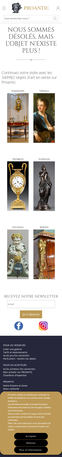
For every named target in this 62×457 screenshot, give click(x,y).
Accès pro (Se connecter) (16, 355)
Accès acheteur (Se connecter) (19, 368)
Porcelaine (18, 227)
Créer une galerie (12, 349)
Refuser (31, 442)
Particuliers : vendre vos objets (19, 358)
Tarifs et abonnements (15, 352)
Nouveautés (18, 90)
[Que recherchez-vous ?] (55, 18)
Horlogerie (18, 158)
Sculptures (44, 158)
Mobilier (44, 227)
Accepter (31, 436)
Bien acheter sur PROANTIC (17, 372)
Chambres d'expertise (15, 375)
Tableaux (44, 90)
